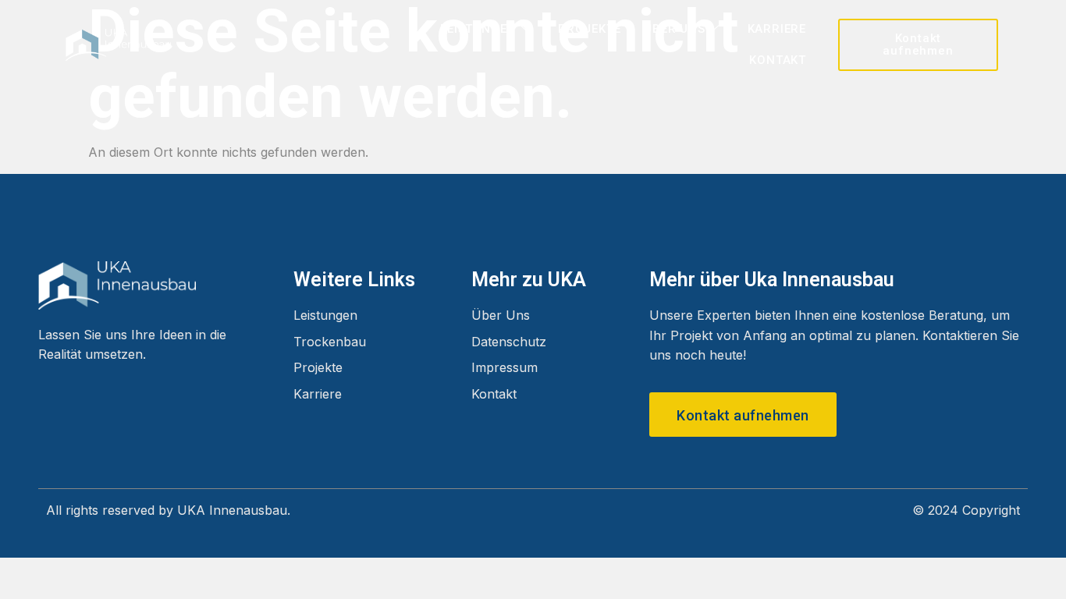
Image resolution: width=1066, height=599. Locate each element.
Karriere (777, 29)
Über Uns (674, 29)
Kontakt (777, 60)
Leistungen (478, 29)
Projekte (589, 29)
